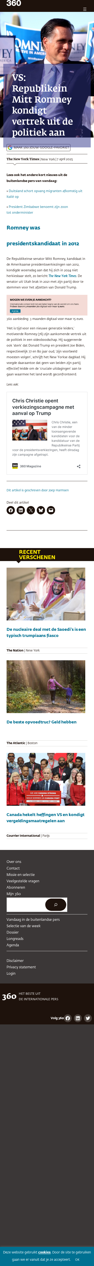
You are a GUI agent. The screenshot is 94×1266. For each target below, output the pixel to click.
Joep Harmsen (59, 490)
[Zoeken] (55, 905)
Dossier (13, 932)
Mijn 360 (14, 894)
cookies (44, 1252)
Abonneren (16, 888)
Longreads (15, 939)
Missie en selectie (21, 875)
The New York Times (23, 159)
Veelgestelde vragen (23, 881)
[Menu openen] (84, 9)
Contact (13, 868)
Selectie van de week (24, 926)
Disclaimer (15, 961)
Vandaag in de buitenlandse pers (33, 920)
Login (11, 974)
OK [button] (77, 1260)
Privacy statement (21, 967)
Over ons (14, 862)
